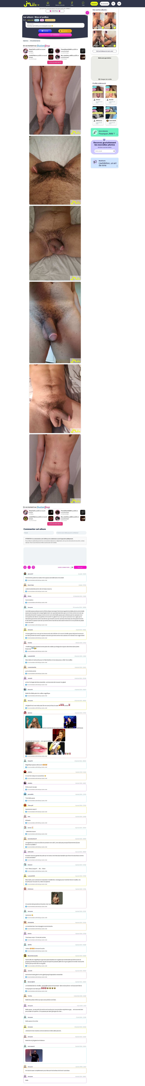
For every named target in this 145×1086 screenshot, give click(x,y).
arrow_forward (114, 151)
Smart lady (31, 585)
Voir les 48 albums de (104, 51)
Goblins (30, 772)
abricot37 (30, 574)
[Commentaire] (55, 556)
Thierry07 (30, 805)
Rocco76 (30, 689)
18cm (107, 89)
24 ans (107, 87)
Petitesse (30, 889)
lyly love (30, 713)
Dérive (29, 933)
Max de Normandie (33, 955)
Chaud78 (30, 761)
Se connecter (104, 3)
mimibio (30, 783)
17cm (42, 20)
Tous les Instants (55, 62)
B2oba (29, 596)
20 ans (94, 87)
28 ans (107, 108)
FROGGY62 (31, 922)
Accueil (48, 5)
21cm (107, 110)
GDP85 (30, 944)
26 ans (36, 20)
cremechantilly (32, 667)
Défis (72, 5)
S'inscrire (94, 3)
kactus (30, 827)
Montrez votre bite (60, 5)
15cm (94, 89)
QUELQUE (30, 851)
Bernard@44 (31, 981)
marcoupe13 (31, 1046)
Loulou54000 (31, 656)
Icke (29, 816)
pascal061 (30, 794)
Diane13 (30, 864)
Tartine (30, 642)
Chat (83, 5)
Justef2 (30, 678)
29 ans (94, 108)
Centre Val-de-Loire (50, 20)
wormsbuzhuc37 (32, 838)
